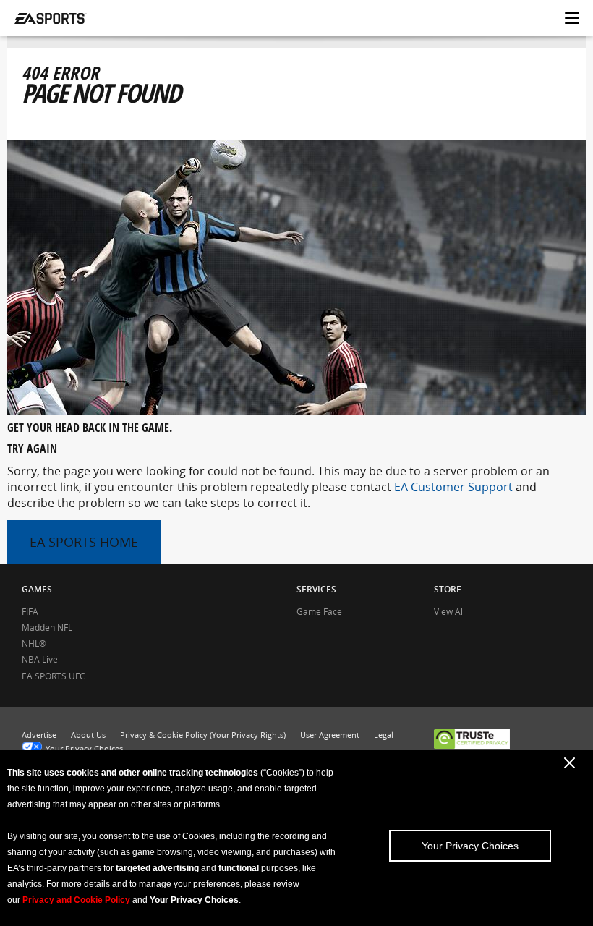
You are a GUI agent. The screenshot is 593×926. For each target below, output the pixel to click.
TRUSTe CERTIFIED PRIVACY (472, 740)
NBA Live (40, 659)
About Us (88, 734)
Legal (383, 734)
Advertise (39, 734)
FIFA (30, 612)
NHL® (34, 643)
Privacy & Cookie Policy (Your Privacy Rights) (203, 734)
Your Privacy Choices (470, 845)
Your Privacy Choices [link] (84, 748)
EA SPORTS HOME (84, 542)
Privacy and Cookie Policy (76, 900)
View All (449, 612)
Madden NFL (47, 627)
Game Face (319, 612)
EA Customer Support (453, 487)
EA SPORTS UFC (53, 676)
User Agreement (329, 734)
